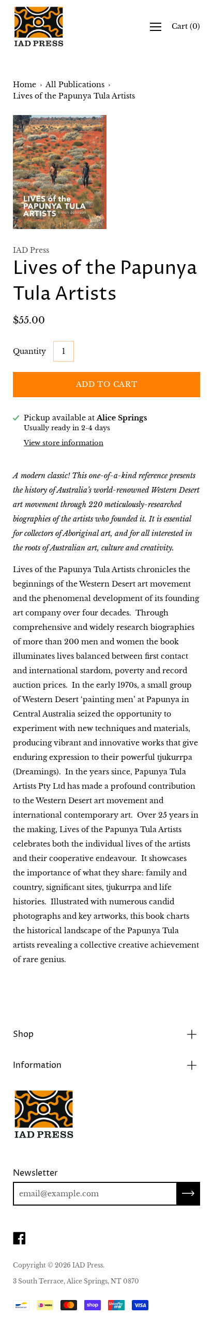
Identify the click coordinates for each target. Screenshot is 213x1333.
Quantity (29, 351)
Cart (186, 26)
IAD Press (87, 1265)
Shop (23, 1034)
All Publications (74, 84)
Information (37, 1065)
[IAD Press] (39, 26)
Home (24, 84)
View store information (63, 443)
